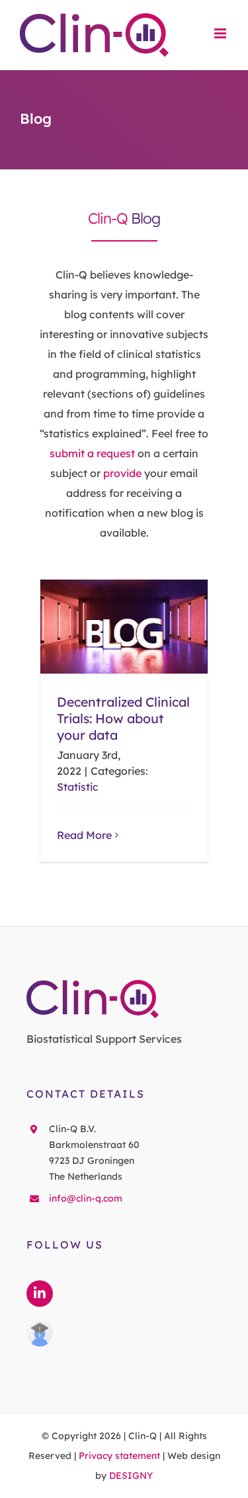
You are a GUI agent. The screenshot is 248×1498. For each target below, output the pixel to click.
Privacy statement (119, 1456)
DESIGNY (131, 1475)
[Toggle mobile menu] (221, 33)
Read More (84, 835)
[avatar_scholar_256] (39, 1325)
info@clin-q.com (85, 1198)
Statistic (78, 786)
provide (122, 473)
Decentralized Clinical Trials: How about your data (124, 627)
